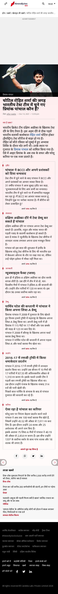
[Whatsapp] (25, 456)
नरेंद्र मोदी (35, 530)
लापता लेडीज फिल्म (11, 515)
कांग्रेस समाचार (23, 530)
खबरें (9, 13)
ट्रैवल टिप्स (46, 530)
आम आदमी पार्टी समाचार (34, 535)
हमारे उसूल (6, 565)
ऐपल (5, 493)
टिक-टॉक (6, 481)
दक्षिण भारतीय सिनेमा (28, 551)
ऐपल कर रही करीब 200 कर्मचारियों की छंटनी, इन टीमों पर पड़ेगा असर (29, 488)
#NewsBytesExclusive (12, 535)
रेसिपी (15, 551)
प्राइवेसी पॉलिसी (19, 561)
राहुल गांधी (6, 551)
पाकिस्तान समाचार (39, 546)
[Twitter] (33, 456)
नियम (30, 561)
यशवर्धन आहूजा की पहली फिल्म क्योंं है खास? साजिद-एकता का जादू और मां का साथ (28, 499)
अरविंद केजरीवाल (9, 530)
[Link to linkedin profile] (30, 572)
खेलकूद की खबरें (18, 13)
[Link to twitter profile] (23, 572)
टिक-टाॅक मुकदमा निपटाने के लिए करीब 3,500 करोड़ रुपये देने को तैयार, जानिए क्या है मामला (28, 477)
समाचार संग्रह (34, 565)
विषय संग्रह (46, 565)
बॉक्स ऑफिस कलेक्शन (25, 541)
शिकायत (16, 565)
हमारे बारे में (6, 561)
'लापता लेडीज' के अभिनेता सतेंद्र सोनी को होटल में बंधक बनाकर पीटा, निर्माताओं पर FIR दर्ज (28, 511)
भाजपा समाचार (8, 541)
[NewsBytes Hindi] (19, 4)
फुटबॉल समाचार (8, 546)
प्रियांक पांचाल (21, 149)
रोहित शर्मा (35, 135)
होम (3, 13)
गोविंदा (5, 504)
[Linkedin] (41, 456)
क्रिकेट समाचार (42, 541)
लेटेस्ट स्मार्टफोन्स (23, 546)
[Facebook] (16, 456)
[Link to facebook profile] (17, 572)
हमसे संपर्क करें (40, 561)
